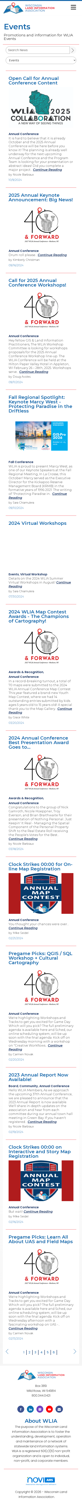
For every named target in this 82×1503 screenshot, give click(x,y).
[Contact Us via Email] (59, 1409)
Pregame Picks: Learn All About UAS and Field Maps (41, 1239)
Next (74, 1355)
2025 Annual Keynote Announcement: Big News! (41, 197)
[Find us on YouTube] (49, 1409)
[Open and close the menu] (66, 7)
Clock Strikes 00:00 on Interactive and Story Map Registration (40, 1151)
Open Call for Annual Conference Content (34, 80)
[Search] (73, 50)
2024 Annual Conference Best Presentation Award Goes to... (39, 742)
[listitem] (24, 134)
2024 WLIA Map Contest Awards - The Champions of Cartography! (39, 616)
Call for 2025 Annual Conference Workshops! (37, 282)
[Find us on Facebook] (20, 1409)
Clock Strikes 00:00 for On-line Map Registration (40, 866)
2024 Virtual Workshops (38, 523)
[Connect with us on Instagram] (39, 1409)
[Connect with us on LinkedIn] (30, 1409)
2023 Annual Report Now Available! (38, 1077)
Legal (59, 1497)
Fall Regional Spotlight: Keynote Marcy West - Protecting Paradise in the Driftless (40, 404)
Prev (7, 1355)
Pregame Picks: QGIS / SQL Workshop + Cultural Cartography (40, 958)
